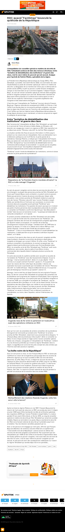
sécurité (16, 449)
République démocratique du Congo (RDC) (17, 446)
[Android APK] (6, 517)
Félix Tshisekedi (32, 446)
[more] (56, 185)
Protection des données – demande (10, 512)
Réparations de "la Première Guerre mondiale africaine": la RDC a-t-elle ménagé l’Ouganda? (32, 181)
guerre (49, 446)
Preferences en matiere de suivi (51, 512)
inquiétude (10, 449)
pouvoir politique (42, 446)
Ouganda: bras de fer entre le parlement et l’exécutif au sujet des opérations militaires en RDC (31, 322)
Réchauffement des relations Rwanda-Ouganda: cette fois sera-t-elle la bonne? (32, 399)
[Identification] (53, 12)
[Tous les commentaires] (2, 529)
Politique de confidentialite (38, 510)
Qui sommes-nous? (6, 510)
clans (54, 446)
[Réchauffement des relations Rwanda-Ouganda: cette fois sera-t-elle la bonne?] (32, 385)
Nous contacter (26, 510)
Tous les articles (15, 64)
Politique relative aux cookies (54, 510)
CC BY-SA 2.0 (10, 55)
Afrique (22, 449)
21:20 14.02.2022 (11, 24)
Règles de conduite (26, 512)
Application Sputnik (37, 512)
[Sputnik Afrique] (8, 13)
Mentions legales (16, 510)
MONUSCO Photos (18, 55)
